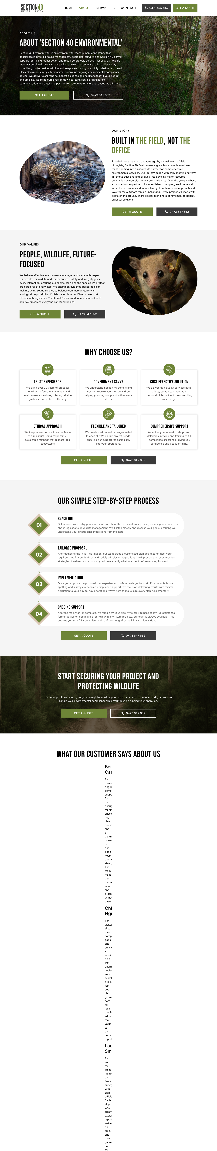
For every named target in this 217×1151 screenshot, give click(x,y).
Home (68, 8)
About (84, 8)
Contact (129, 8)
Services (104, 8)
